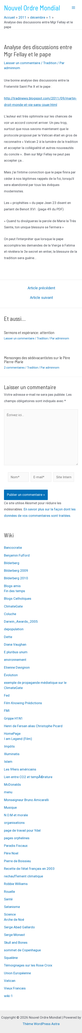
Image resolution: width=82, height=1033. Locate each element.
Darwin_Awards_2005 (21, 621)
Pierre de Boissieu (17, 861)
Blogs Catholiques (17, 599)
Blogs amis (12, 586)
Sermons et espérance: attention (29, 332)
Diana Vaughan (15, 644)
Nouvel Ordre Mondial (32, 7)
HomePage (12, 734)
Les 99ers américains (20, 769)
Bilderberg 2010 (16, 578)
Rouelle (9, 892)
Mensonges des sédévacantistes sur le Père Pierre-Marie (37, 359)
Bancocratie (13, 548)
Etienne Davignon (17, 667)
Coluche (10, 614)
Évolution (11, 675)
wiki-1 (8, 996)
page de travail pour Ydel (22, 830)
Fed (7, 695)
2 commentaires (14, 367)
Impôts (9, 746)
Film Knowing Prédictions (23, 703)
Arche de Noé (14, 920)
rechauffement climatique (23, 876)
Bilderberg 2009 (16, 571)
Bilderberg (11, 563)
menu (8, 792)
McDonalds (12, 784)
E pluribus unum (15, 652)
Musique (10, 807)
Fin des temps (14, 591)
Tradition (50, 63)
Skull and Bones (15, 943)
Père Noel (11, 853)
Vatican (9, 981)
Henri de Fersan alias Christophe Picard (33, 726)
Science (10, 914)
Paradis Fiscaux (15, 846)
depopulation (13, 629)
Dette (8, 637)
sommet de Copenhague (22, 950)
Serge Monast (14, 935)
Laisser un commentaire (22, 63)
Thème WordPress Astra (41, 1024)
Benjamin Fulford (17, 555)
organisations (14, 823)
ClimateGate (13, 606)
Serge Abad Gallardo (19, 927)
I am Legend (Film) (18, 739)
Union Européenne (17, 973)
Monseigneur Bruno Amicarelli (26, 800)
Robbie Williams (16, 884)
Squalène (11, 958)
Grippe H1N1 (13, 718)
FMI (7, 711)
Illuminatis (12, 754)
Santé (8, 899)
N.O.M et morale (16, 815)
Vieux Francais (15, 988)
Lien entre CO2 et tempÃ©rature (28, 777)
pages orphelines (16, 838)
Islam (8, 762)
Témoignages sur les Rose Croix (28, 965)
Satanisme (12, 907)
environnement (15, 660)
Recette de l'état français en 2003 (29, 869)
